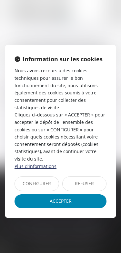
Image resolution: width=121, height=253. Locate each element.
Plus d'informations (35, 166)
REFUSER (84, 183)
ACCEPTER (61, 201)
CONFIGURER (37, 183)
